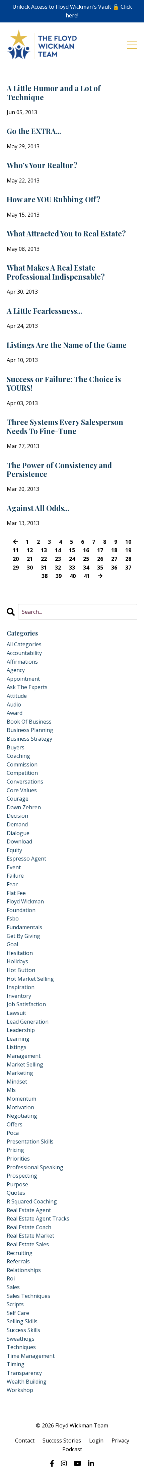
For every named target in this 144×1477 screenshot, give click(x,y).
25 (86, 559)
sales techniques (28, 1296)
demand (17, 824)
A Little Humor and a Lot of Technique (53, 92)
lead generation (28, 1021)
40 (73, 576)
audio (14, 704)
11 (16, 550)
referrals (18, 1261)
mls (11, 1090)
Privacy (120, 1440)
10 (128, 541)
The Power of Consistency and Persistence (59, 469)
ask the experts (27, 687)
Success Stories (62, 1440)
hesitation (20, 953)
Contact (24, 1440)
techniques (21, 1347)
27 (114, 559)
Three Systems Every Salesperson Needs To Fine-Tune (65, 426)
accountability (24, 653)
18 (114, 550)
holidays (17, 961)
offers (14, 1124)
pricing (15, 1150)
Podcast (72, 1449)
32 (58, 567)
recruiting (19, 1253)
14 (58, 550)
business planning (30, 730)
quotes (16, 1192)
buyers (15, 747)
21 (30, 559)
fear (12, 884)
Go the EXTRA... (34, 131)
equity (14, 850)
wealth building (27, 1381)
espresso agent (26, 858)
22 (44, 559)
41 (87, 576)
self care (18, 1313)
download (19, 841)
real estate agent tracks (38, 1218)
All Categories (24, 644)
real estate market (30, 1235)
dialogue (18, 833)
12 (30, 550)
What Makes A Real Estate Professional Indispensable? (56, 272)
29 (16, 567)
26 (100, 559)
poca (13, 1132)
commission (22, 764)
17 (100, 550)
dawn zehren (24, 807)
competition (22, 773)
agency (16, 670)
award (14, 713)
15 (72, 550)
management (24, 1055)
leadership (21, 1030)
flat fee (16, 893)
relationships (24, 1270)
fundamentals (24, 927)
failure (15, 875)
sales (13, 1287)
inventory (19, 996)
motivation (20, 1107)
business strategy (29, 738)
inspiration (20, 987)
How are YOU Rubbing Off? (53, 199)
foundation (21, 910)
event (14, 867)
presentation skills (30, 1141)
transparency (24, 1373)
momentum (21, 1098)
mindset (17, 1081)
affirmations (22, 661)
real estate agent (29, 1210)
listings (16, 1047)
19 (128, 550)
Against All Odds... (38, 508)
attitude (17, 695)
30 (30, 567)
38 (45, 576)
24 (72, 559)
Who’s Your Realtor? (42, 165)
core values (22, 790)
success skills (23, 1330)
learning (18, 1038)
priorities (18, 1158)
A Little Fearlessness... (44, 310)
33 (72, 567)
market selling (25, 1064)
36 (114, 567)
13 (44, 550)
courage (17, 798)
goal (12, 944)
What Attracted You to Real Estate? (66, 233)
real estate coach (29, 1227)
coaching (18, 755)
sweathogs (20, 1338)
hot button (21, 970)
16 (86, 550)
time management (31, 1355)
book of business (29, 721)
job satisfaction (26, 1004)
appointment (23, 678)
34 (86, 567)
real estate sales (28, 1244)
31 (44, 567)
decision (17, 815)
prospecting (22, 1175)
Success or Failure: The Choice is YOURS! (64, 383)
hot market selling (30, 978)
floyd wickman (25, 901)
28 (128, 559)
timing (15, 1364)
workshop (20, 1390)
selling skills (22, 1321)
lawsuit (16, 1013)
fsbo (13, 918)
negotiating (22, 1115)
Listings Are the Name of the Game (67, 345)
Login (96, 1440)
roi (11, 1278)
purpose (17, 1184)
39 (59, 576)
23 (58, 559)
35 (100, 567)
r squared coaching (32, 1201)
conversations (25, 781)
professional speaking (35, 1167)
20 (16, 559)
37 (128, 567)
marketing (20, 1073)
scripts (15, 1304)
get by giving (23, 936)
